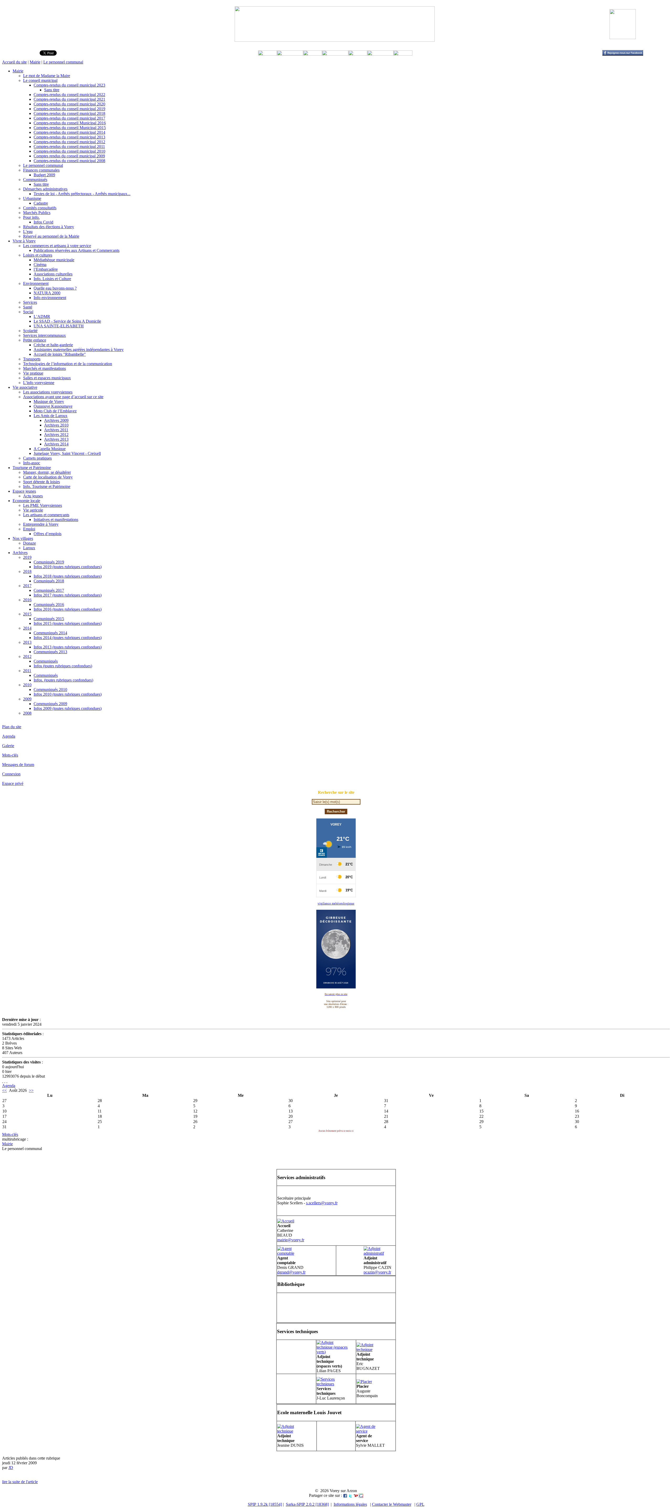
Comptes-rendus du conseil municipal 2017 (69, 118)
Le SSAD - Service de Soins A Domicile (67, 321)
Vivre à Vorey (24, 241)
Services (30, 302)
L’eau (28, 231)
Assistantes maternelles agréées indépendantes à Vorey (79, 349)
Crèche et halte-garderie (53, 345)
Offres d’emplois (47, 533)
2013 (27, 642)
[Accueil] (285, 1221)
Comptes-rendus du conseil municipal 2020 (69, 104)
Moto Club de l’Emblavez (55, 411)
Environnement (36, 283)
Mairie (35, 62)
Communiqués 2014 (50, 633)
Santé (27, 307)
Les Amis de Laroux (50, 415)
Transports (31, 359)
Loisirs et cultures (37, 255)
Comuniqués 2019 (49, 562)
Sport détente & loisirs (41, 482)
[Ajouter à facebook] (345, 1495)
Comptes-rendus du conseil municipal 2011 (69, 146)
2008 (27, 713)
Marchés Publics (36, 212)
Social (28, 312)
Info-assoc (31, 463)
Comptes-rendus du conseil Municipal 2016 (70, 123)
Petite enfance (34, 340)
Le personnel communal (63, 62)
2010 (27, 685)
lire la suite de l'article (20, 1482)
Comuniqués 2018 (49, 581)
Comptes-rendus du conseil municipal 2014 (69, 132)
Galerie (8, 745)
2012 (27, 656)
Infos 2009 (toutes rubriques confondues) (68, 708)
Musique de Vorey (49, 401)
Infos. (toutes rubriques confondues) (63, 680)
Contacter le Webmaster (391, 1504)
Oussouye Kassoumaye (53, 406)
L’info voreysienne (38, 382)
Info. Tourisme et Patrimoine (46, 486)
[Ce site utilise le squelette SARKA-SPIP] (4, 1081)
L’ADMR (42, 316)
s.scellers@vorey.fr (322, 1203)
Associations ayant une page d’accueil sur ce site (63, 397)
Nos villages (23, 538)
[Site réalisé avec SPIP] (6, 1081)
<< (4, 1090)
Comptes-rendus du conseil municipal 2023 (69, 85)
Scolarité (30, 330)
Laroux (29, 548)
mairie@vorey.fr (290, 1240)
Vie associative (25, 387)
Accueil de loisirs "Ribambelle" (60, 354)
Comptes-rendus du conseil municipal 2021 (69, 99)
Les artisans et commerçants (46, 515)
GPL (420, 1504)
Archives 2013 (56, 439)
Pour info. (31, 217)
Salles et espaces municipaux (47, 378)
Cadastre (41, 203)
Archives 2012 (56, 434)
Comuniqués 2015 (49, 618)
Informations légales (350, 1504)
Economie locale (26, 500)
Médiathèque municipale (54, 260)
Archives (20, 552)
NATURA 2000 (47, 293)
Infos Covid (43, 222)
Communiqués (35, 179)
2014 (27, 628)
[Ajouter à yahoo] (356, 1495)
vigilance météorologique (336, 903)
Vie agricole (33, 510)
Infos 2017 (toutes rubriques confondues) (68, 595)
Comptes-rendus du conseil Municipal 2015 (70, 127)
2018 (27, 571)
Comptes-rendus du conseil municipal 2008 (69, 160)
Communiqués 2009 (50, 703)
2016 (27, 600)
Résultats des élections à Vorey (48, 227)
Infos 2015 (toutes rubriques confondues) (68, 623)
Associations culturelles (53, 274)
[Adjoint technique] (372, 1349)
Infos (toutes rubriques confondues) (63, 666)
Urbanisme (32, 198)
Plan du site (11, 727)
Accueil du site (14, 62)
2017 (27, 585)
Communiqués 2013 (50, 652)
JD (10, 1467)
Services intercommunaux (44, 335)
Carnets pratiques (37, 458)
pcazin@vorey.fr (377, 1272)
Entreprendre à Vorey (41, 524)
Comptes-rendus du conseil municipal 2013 (69, 137)
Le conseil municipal (40, 80)
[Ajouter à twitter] (350, 1495)
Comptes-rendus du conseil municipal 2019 (69, 109)
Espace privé (12, 783)
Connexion (11, 774)
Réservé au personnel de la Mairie (51, 236)
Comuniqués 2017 (49, 590)
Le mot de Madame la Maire (46, 75)
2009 (27, 699)
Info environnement (50, 297)
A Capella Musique (50, 448)
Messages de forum (18, 764)
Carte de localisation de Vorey (48, 477)
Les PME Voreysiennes (42, 505)
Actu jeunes (33, 496)
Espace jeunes (24, 491)
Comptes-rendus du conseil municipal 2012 (69, 142)
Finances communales (41, 170)
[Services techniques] (332, 1384)
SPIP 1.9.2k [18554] (265, 1504)
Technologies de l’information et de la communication (67, 363)
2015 (27, 614)
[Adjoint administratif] (379, 1253)
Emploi (29, 529)
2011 (27, 670)
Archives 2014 (56, 444)
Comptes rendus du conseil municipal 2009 (69, 156)
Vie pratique (33, 373)
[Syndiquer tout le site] (2, 1081)
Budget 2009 (44, 175)
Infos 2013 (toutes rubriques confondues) (68, 647)
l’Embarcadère (46, 269)
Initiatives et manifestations (56, 519)
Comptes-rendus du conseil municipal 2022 (69, 94)
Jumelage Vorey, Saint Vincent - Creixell (67, 453)
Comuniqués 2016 (49, 604)
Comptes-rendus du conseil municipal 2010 (69, 151)
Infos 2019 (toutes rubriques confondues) (68, 567)
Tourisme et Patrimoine (32, 467)
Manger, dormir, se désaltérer (47, 472)
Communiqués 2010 (50, 689)
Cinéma (40, 264)
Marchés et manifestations (44, 368)
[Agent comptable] (293, 1253)
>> (31, 1090)
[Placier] (364, 1381)
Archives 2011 (56, 430)
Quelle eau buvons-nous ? (55, 288)
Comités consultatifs (39, 208)
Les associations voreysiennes (47, 392)
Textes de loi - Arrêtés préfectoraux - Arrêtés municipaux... (82, 193)
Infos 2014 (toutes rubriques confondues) (68, 637)
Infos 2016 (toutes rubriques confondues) (68, 609)
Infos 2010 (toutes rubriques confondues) (68, 694)
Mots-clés (10, 755)
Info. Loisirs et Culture (52, 278)
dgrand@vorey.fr (291, 1272)
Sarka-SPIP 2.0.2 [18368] (307, 1504)
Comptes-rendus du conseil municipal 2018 (69, 113)
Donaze (29, 543)
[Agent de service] (371, 1431)
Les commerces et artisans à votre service (57, 245)
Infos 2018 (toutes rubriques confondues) (68, 576)
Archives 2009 (56, 420)
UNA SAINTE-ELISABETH (59, 326)
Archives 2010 (56, 425)
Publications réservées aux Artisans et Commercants (76, 250)
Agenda (8, 736)
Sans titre (51, 90)
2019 (27, 557)
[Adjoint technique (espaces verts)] (332, 1352)
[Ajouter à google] (361, 1495)
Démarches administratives (45, 189)
